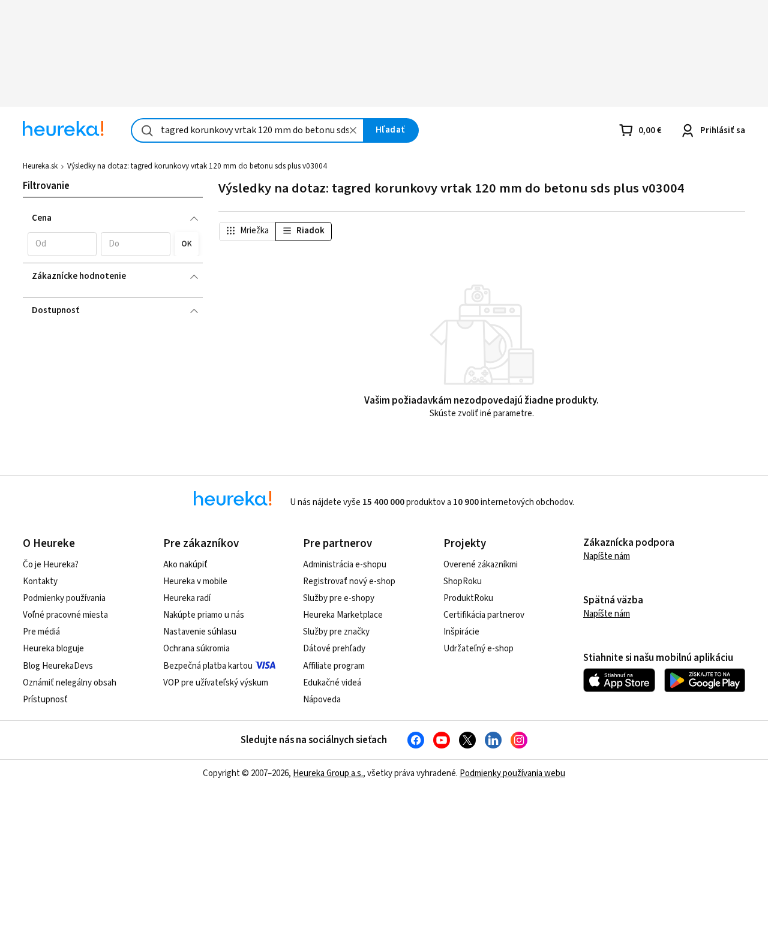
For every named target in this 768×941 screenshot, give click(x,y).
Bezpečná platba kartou (208, 666)
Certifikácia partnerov (483, 615)
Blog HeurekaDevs (58, 666)
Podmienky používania (64, 598)
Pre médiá (41, 632)
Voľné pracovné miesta (65, 615)
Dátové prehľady (334, 648)
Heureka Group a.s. (328, 773)
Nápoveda (322, 699)
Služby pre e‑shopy (338, 598)
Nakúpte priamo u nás (203, 615)
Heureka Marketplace (343, 615)
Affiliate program (334, 666)
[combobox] (247, 130)
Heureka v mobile (195, 581)
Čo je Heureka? (51, 564)
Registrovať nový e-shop (349, 581)
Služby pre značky (336, 632)
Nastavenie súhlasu (199, 632)
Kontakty (40, 581)
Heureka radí (187, 598)
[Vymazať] (353, 130)
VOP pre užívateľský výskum (215, 683)
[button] (62, 244)
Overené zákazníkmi (480, 564)
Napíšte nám (606, 556)
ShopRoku (462, 581)
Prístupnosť (45, 699)
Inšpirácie (461, 632)
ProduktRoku (468, 598)
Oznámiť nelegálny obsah (69, 683)
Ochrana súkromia (196, 648)
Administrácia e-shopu (344, 564)
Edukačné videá (332, 683)
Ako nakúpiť (185, 564)
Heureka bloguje (53, 648)
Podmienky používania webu (512, 773)
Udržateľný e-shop (478, 648)
